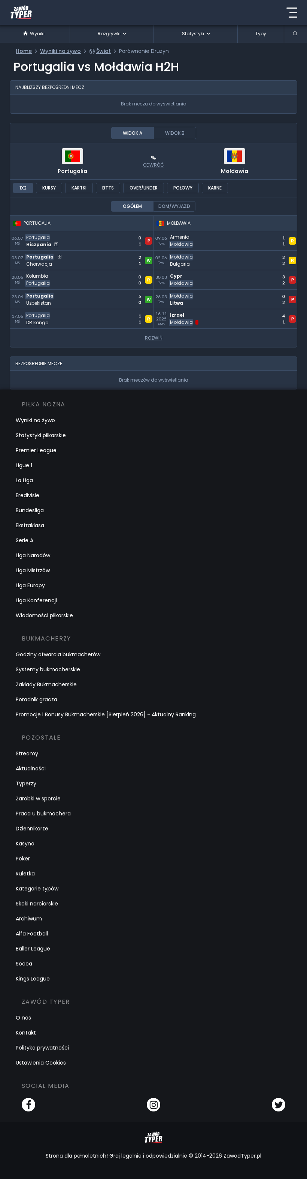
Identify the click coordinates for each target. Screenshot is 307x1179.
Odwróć (153, 165)
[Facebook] (28, 1104)
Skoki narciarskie (37, 903)
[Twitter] (278, 1104)
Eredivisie (27, 495)
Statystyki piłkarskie (41, 435)
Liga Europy (30, 585)
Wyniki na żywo (35, 420)
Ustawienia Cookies (41, 1062)
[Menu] (291, 12)
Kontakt (26, 1032)
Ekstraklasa (30, 525)
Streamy (27, 753)
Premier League (36, 450)
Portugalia (72, 171)
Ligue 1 (24, 465)
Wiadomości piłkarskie (44, 615)
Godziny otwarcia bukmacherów (58, 654)
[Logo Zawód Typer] (21, 12)
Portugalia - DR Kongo (42, 313)
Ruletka (25, 873)
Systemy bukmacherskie (48, 669)
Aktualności (31, 768)
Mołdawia (234, 171)
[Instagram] (153, 1104)
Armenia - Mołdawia (183, 235)
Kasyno (25, 843)
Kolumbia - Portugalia (42, 274)
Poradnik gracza (36, 699)
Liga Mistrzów (33, 570)
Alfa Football (32, 933)
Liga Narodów (33, 555)
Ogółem (132, 206)
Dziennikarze (32, 828)
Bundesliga (30, 510)
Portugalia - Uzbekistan (44, 294)
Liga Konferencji (36, 600)
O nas (23, 1017)
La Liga (24, 480)
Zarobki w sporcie (38, 798)
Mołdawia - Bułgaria (183, 255)
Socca (24, 963)
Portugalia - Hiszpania (42, 235)
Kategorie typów (37, 888)
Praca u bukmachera (43, 813)
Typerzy (26, 783)
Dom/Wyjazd (174, 206)
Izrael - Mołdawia (179, 313)
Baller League (33, 948)
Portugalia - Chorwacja (44, 255)
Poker (23, 858)
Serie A (24, 540)
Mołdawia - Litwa (178, 294)
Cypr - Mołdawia (178, 274)
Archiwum (29, 918)
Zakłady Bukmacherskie (46, 684)
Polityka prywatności (42, 1047)
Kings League (33, 978)
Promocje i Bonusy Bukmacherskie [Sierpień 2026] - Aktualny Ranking (106, 714)
